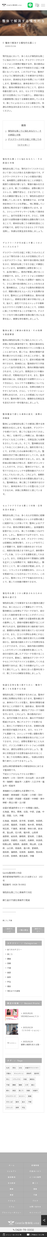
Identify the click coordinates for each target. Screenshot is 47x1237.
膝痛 (29, 1096)
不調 (10, 920)
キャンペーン (18, 1073)
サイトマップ (35, 1212)
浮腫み (8, 1073)
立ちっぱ (9, 1102)
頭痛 (9, 963)
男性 (14, 1068)
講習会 (32, 1079)
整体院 (36, 1073)
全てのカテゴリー (14, 949)
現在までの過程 (13, 991)
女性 (20, 1068)
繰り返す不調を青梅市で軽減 (16, 900)
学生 (9, 981)
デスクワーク (11, 1096)
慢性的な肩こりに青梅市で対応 (17, 892)
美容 (9, 972)
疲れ (7, 1090)
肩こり (5, 920)
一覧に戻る (23, 930)
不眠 (29, 1102)
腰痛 (9, 958)
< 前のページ (8, 929)
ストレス (9, 1107)
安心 (7, 1079)
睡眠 (20, 1085)
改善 (25, 1079)
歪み (23, 1102)
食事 (9, 977)
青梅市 (29, 1073)
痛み (32, 1085)
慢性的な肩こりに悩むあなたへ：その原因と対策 (24, 132)
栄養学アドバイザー (32, 1068)
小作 (26, 1085)
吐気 (7, 1068)
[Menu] (43, 5)
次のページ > (38, 929)
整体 (17, 1102)
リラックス (16, 1079)
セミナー (22, 1096)
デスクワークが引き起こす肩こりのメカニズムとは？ (24, 141)
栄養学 (35, 1090)
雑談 (9, 986)
